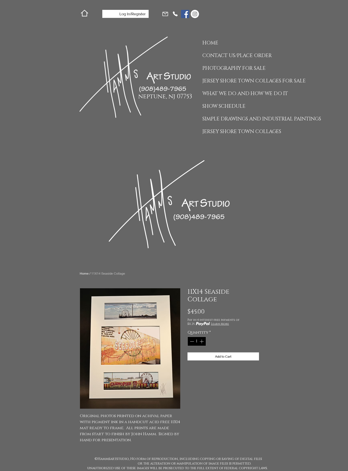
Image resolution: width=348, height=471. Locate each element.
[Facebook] (185, 14)
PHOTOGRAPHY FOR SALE (227, 68)
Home (84, 273)
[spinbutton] (197, 341)
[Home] (84, 13)
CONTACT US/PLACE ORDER (227, 55)
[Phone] (175, 13)
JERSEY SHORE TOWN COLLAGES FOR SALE (227, 81)
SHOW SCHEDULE (223, 106)
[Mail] (165, 14)
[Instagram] (195, 14)
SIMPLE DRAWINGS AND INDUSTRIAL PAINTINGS (227, 119)
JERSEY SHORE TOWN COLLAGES (227, 131)
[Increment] (202, 341)
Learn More (220, 324)
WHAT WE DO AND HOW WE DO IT (227, 93)
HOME (210, 43)
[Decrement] (191, 341)
